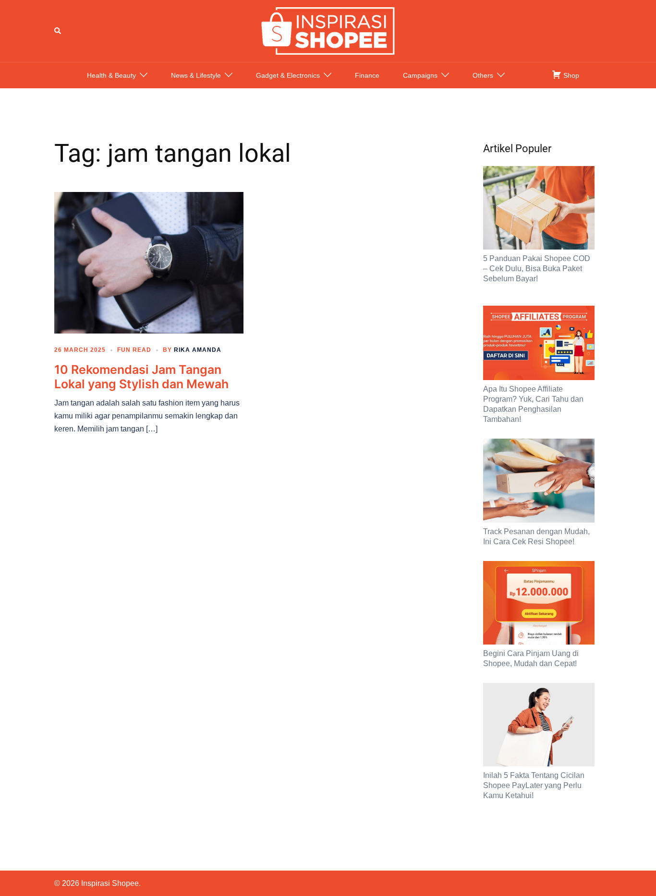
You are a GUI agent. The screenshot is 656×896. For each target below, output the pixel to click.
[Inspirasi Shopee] (328, 30)
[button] (58, 31)
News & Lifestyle (196, 75)
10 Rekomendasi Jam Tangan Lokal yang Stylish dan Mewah (141, 376)
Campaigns (420, 75)
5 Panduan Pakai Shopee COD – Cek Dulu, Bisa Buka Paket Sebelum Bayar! (536, 268)
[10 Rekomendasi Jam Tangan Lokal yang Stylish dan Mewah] (148, 262)
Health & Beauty (111, 75)
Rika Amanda (197, 349)
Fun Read (134, 349)
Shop (570, 75)
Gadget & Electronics (288, 75)
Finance (367, 75)
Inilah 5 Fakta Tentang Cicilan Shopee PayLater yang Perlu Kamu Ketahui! (533, 785)
